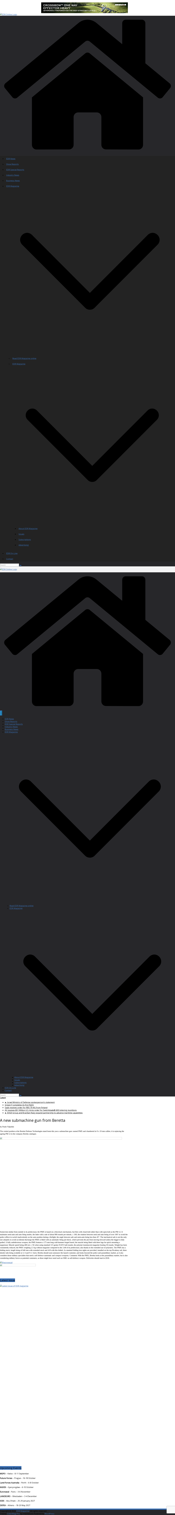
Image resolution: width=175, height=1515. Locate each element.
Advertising (24, 545)
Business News (13, 180)
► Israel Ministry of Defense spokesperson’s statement (30, 1102)
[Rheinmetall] (6, 1262)
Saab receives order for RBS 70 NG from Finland (26, 1107)
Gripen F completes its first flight (19, 1105)
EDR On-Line (12, 553)
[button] (90, 354)
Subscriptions (25, 539)
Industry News (12, 175)
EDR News (10, 158)
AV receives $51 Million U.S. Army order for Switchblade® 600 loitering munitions (41, 1110)
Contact (9, 559)
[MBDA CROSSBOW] (84, 7)
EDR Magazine (12, 186)
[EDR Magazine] (87, 152)
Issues (21, 534)
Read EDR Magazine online (24, 358)
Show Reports (12, 164)
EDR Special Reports (15, 169)
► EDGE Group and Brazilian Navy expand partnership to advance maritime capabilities (44, 1113)
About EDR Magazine (28, 528)
